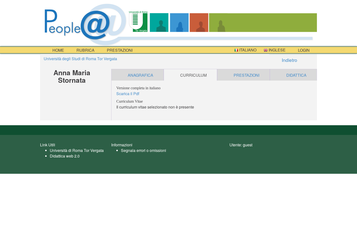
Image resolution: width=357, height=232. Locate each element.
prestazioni (119, 50)
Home (57, 50)
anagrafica (140, 75)
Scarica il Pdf (127, 93)
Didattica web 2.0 (65, 156)
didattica (296, 75)
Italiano (247, 50)
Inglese (277, 50)
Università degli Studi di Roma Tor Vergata (80, 58)
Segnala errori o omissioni (143, 150)
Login (303, 50)
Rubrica (85, 50)
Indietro (288, 60)
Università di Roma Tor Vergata (77, 150)
